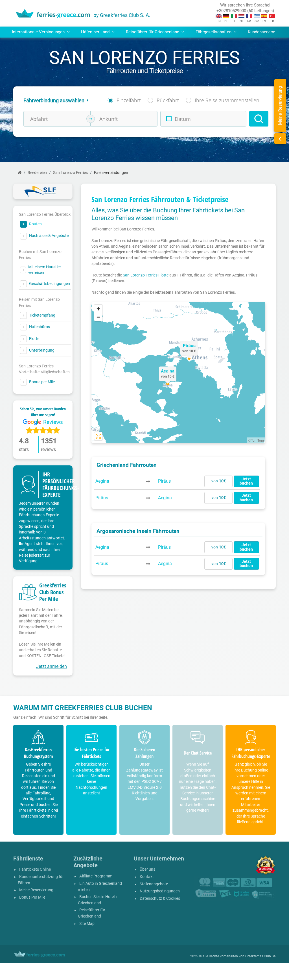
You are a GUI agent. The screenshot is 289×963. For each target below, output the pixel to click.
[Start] (19, 172)
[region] (178, 372)
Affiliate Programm (95, 876)
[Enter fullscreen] (98, 436)
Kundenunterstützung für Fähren (41, 879)
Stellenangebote (154, 884)
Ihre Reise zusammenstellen (227, 100)
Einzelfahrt (129, 100)
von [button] (218, 481)
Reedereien (37, 172)
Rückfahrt (168, 100)
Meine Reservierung (36, 890)
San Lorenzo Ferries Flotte (145, 275)
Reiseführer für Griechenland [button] (153, 31)
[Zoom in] (98, 309)
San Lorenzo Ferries (70, 172)
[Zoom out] (98, 317)
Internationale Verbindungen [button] (39, 31)
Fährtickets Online (35, 869)
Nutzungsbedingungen (160, 891)
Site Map (87, 923)
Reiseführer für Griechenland (91, 913)
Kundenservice (261, 31)
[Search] (258, 119)
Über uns (147, 869)
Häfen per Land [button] (96, 31)
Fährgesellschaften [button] (214, 31)
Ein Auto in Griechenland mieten (100, 886)
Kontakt (147, 876)
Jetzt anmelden (51, 666)
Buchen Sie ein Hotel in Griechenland (98, 899)
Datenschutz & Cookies (160, 898)
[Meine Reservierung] (280, 138)
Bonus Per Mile (32, 897)
